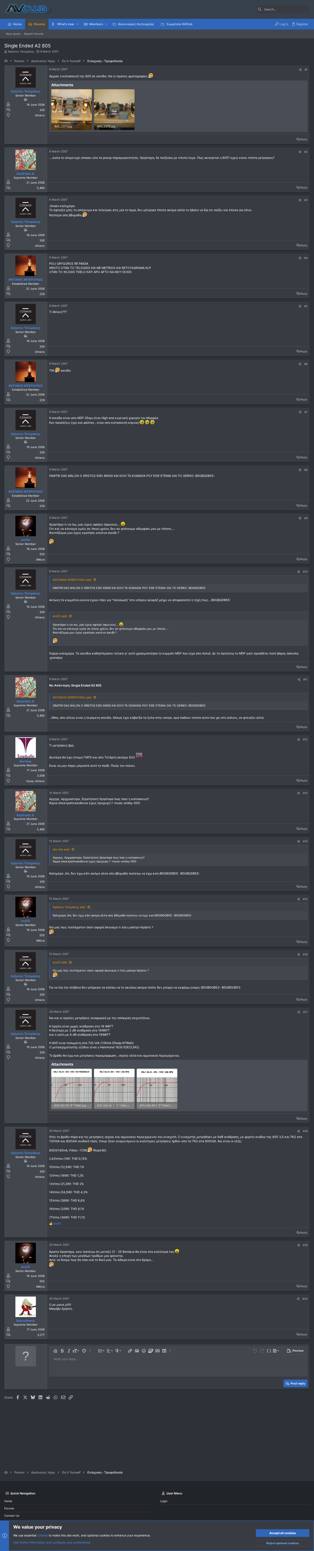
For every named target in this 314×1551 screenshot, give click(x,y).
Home (8, 1501)
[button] (77, 24)
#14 (305, 841)
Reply (303, 139)
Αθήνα (40, 559)
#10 (305, 571)
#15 (305, 899)
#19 (305, 1245)
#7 (306, 412)
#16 (305, 954)
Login (163, 1501)
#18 (305, 1131)
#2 (306, 151)
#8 (306, 470)
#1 (306, 69)
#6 (306, 364)
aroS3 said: (60, 616)
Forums (9, 1508)
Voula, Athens (35, 781)
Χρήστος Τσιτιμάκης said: (69, 907)
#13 (305, 793)
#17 (305, 1012)
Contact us (11, 1515)
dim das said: (61, 849)
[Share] (300, 70)
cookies (42, 1535)
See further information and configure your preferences (51, 1542)
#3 (306, 200)
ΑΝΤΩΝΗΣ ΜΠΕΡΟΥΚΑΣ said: (72, 579)
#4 (306, 258)
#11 (305, 679)
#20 (305, 1298)
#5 (306, 306)
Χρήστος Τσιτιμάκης (21, 51)
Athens (40, 115)
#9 (306, 518)
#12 (305, 739)
